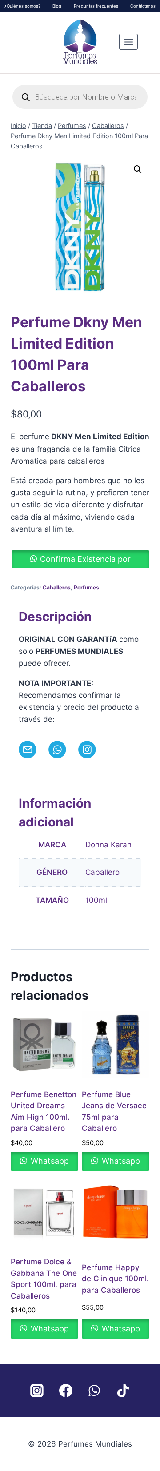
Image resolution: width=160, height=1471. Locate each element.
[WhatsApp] (94, 1390)
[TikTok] (123, 1390)
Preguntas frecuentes (96, 6)
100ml (96, 900)
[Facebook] (65, 1390)
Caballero (102, 872)
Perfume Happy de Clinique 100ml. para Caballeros (115, 1279)
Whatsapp (48, 1161)
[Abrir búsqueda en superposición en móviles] (80, 96)
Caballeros (57, 587)
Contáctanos (143, 6)
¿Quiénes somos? (22, 6)
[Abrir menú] (128, 42)
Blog (56, 6)
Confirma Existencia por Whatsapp (85, 561)
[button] (138, 169)
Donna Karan (108, 844)
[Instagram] (37, 1390)
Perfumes (86, 587)
